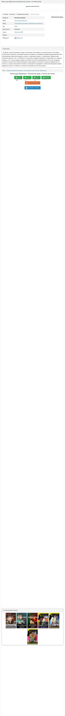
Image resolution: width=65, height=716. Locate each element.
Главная (6, 14)
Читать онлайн (34, 83)
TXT (37, 77)
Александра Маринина (20, 20)
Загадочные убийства (11, 70)
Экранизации (43, 70)
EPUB (47, 77)
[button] (12, 1)
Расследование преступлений (31, 70)
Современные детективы (35, 23)
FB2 (19, 77)
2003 (15, 26)
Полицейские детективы (21, 23)
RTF (28, 77)
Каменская (17, 32)
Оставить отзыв (33, 88)
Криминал (20, 70)
